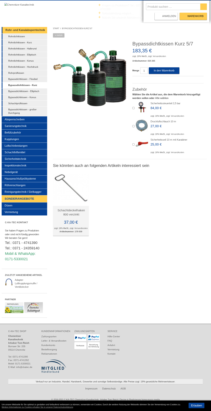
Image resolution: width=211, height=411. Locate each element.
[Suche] (203, 6)
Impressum (91, 388)
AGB (123, 388)
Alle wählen (161, 98)
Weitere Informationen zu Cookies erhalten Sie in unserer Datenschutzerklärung (37, 407)
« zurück (58, 35)
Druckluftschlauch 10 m (163, 121)
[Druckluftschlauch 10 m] (142, 125)
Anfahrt (111, 345)
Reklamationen (49, 353)
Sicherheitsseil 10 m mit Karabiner (169, 139)
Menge (135, 70)
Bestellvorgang (49, 349)
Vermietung (113, 349)
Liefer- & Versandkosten (53, 340)
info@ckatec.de (24, 367)
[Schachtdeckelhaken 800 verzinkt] (71, 188)
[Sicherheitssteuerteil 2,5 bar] (142, 107)
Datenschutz (109, 388)
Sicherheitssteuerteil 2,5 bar (165, 103)
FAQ (109, 340)
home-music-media (151, 399)
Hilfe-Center (113, 336)
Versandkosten (159, 56)
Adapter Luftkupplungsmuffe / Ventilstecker (26, 283)
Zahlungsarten (49, 336)
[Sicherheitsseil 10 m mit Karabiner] (142, 144)
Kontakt (111, 353)
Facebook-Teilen (136, 80)
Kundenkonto (48, 345)
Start (56, 28)
